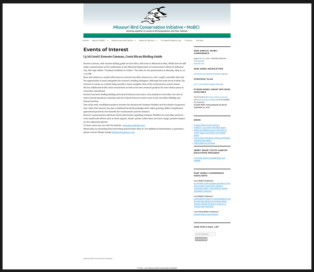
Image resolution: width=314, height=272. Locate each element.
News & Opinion (147, 40)
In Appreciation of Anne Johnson (207, 125)
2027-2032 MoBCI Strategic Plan (206, 84)
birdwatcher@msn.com (123, 132)
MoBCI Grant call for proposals (215, 97)
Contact (189, 40)
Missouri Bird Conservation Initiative (97, 259)
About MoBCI (98, 40)
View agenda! (199, 61)
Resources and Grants (122, 40)
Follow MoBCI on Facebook (204, 143)
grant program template (206, 100)
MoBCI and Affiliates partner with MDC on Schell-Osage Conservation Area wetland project (210, 132)
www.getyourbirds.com (133, 125)
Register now (199, 64)
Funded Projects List (171, 40)
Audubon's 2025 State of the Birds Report (210, 128)
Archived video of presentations (206, 214)
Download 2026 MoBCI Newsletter (207, 74)
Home (86, 40)
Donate (199, 40)
